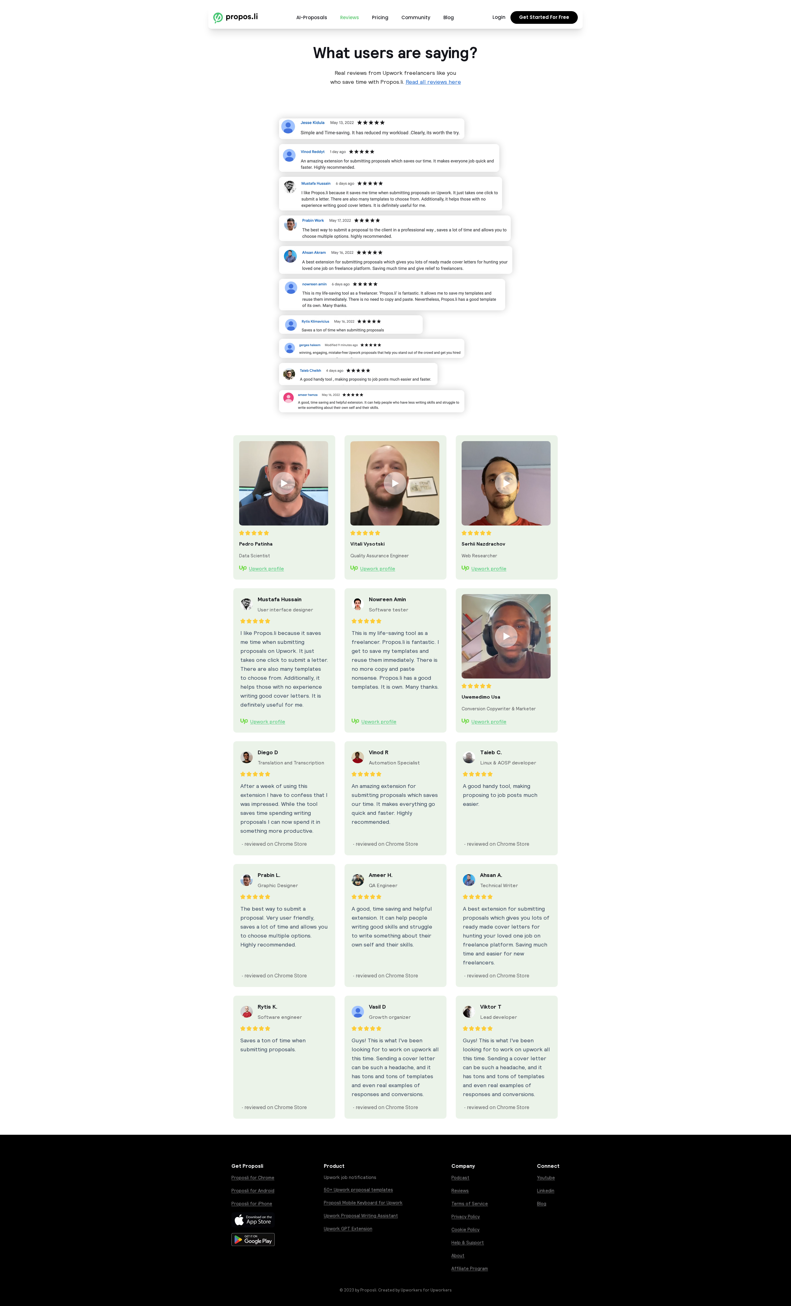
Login (499, 17)
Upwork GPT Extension (348, 1228)
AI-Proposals (311, 17)
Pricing (380, 17)
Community (415, 17)
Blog (448, 17)
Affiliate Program (469, 1268)
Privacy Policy (465, 1216)
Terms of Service (469, 1203)
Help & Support (467, 1242)
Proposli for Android (252, 1190)
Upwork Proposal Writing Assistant (361, 1215)
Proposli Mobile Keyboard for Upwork (363, 1202)
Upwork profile (266, 568)
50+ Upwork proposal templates (358, 1189)
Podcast (460, 1177)
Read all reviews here (433, 82)
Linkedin (545, 1190)
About (457, 1255)
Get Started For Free (544, 17)
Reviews (349, 17)
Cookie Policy (465, 1229)
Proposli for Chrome (252, 1177)
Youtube (546, 1177)
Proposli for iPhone (251, 1203)
